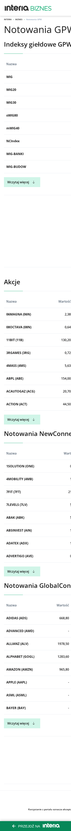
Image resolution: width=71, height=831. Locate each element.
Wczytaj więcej (18, 182)
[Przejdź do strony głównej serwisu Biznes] (41, 8)
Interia (8, 19)
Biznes (18, 19)
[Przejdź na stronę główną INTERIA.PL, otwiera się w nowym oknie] (17, 8)
